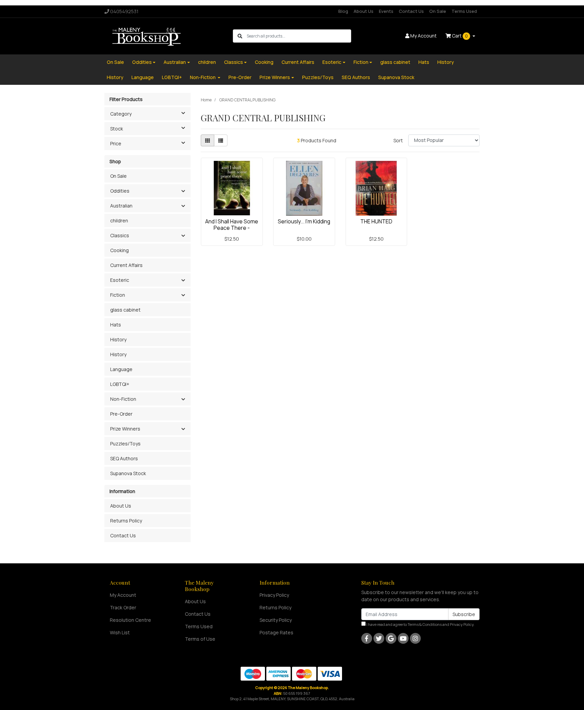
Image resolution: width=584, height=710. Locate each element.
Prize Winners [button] (125, 428)
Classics (233, 62)
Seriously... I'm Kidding (304, 221)
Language (142, 77)
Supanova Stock (396, 77)
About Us (363, 11)
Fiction (361, 62)
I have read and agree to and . (420, 624)
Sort (398, 140)
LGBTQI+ (172, 77)
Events (386, 11)
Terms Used (464, 11)
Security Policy (276, 620)
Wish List (120, 632)
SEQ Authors (356, 77)
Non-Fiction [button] (123, 399)
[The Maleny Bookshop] (147, 35)
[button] (183, 191)
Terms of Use (200, 639)
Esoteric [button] (119, 280)
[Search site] (240, 36)
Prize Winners (275, 77)
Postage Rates (276, 632)
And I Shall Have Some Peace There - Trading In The (231, 228)
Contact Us (411, 11)
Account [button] (423, 35)
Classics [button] (119, 235)
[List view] (220, 140)
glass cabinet (395, 62)
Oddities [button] (119, 191)
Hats (423, 62)
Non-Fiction (203, 77)
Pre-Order (239, 77)
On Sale (437, 11)
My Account (123, 595)
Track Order (123, 607)
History (445, 62)
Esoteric (331, 62)
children (207, 62)
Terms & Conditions (425, 624)
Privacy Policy (274, 595)
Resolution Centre (130, 620)
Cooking (264, 62)
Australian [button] (121, 205)
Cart (459, 35)
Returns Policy (126, 520)
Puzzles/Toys (318, 77)
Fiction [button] (117, 295)
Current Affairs (298, 62)
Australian (175, 62)
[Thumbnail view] (207, 140)
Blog (343, 11)
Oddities (142, 62)
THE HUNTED (376, 221)
